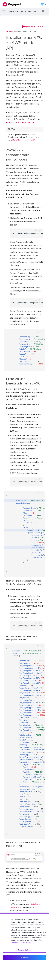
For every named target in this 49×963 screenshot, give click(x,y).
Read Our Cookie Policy (21, 943)
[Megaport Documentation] (12, 4)
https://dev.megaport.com (22, 140)
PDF (41, 26)
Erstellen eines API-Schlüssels (20, 122)
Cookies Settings (24, 950)
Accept (25, 958)
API (11, 32)
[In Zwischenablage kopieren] (40, 231)
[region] (24, 938)
